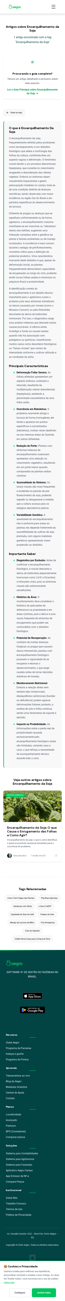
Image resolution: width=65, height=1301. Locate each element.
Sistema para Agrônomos (20, 1159)
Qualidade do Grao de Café (22, 914)
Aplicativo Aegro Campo (19, 1170)
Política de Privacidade (18, 1214)
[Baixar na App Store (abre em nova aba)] (32, 996)
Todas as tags (14, 112)
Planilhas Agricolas (49, 898)
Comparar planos (15, 1137)
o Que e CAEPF (45, 906)
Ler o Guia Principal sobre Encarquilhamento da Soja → (32, 91)
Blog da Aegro (13, 1081)
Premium (11, 1125)
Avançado (11, 1120)
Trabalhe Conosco (16, 1203)
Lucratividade (13, 1114)
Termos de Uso (14, 1209)
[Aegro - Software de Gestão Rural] (14, 6)
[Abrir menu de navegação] (53, 7)
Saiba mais (9, 1282)
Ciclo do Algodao (32, 931)
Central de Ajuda (15, 1092)
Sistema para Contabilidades (22, 1153)
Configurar (20, 1292)
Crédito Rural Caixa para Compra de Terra (32, 939)
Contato (10, 1098)
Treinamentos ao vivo (18, 1075)
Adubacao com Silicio (22, 906)
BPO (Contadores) (16, 1131)
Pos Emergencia (48, 923)
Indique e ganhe (15, 1053)
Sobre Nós (11, 1197)
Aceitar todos (44, 1292)
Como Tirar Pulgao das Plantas (20, 898)
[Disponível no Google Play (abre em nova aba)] (32, 1010)
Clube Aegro (12, 1042)
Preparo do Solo (47, 914)
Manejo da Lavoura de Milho (22, 923)
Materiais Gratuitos (16, 1087)
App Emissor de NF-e (17, 1176)
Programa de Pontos (17, 1059)
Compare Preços (15, 1181)
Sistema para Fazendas (19, 1164)
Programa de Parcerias (18, 1048)
